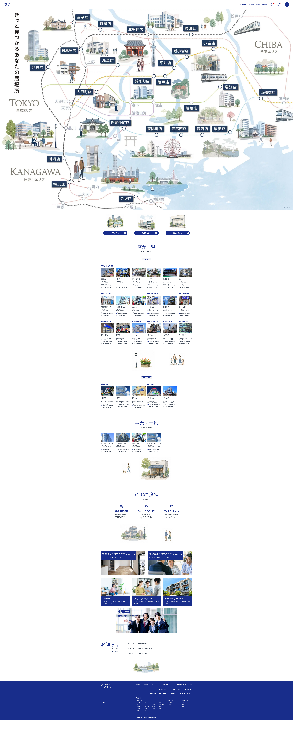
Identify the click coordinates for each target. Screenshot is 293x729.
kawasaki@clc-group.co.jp (108, 405)
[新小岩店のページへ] (181, 50)
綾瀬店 (160, 702)
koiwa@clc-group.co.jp (122, 285)
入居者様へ (173, 693)
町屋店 (146, 704)
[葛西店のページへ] (202, 128)
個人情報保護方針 (165, 684)
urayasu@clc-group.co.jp (170, 404)
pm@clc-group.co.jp (107, 449)
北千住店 (154, 702)
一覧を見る (114, 651)
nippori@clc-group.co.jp (154, 313)
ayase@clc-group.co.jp (122, 341)
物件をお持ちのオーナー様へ (158, 693)
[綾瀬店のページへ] (190, 28)
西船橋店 (171, 702)
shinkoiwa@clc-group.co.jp (185, 313)
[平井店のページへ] (165, 62)
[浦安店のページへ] (219, 128)
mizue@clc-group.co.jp (185, 285)
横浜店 (183, 704)
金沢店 (183, 706)
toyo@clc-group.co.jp (122, 313)
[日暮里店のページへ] (69, 50)
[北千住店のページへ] (135, 29)
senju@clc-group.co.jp (107, 341)
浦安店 (170, 704)
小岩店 (146, 708)
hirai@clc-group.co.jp (107, 285)
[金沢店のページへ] (125, 198)
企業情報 (146, 684)
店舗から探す (189, 689)
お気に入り (272, 4)
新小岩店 (139, 708)
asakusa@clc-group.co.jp (170, 341)
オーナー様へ (244, 4)
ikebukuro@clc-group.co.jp (123, 449)
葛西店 (160, 708)
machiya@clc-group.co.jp (170, 313)
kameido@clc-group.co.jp (139, 313)
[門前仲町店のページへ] (120, 122)
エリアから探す (163, 689)
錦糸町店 (147, 706)
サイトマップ (154, 684)
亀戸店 (153, 706)
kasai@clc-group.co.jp (153, 285)
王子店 (153, 704)
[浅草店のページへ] (108, 60)
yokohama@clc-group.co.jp (123, 404)
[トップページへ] (111, 686)
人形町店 (139, 702)
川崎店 (183, 702)
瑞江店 (146, 710)
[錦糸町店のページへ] (142, 81)
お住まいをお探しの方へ (186, 693)
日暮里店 (139, 704)
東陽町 (138, 706)
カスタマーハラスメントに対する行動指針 (182, 684)
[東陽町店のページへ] (155, 128)
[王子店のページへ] (82, 17)
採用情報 (258, 4)
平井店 (160, 706)
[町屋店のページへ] (105, 23)
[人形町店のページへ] (84, 92)
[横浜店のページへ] (59, 184)
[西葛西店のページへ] (179, 128)
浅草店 (146, 702)
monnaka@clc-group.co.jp (108, 313)
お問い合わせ (107, 702)
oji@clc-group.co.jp (138, 341)
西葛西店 (154, 708)
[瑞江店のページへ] (230, 87)
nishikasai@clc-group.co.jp (139, 285)
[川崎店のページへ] (54, 158)
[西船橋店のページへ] (268, 92)
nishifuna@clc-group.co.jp (154, 404)
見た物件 (279, 4)
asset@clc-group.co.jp (138, 449)
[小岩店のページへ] (209, 43)
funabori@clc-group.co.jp (170, 285)
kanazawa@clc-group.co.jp (139, 405)
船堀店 (138, 710)
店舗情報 (251, 4)
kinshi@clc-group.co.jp (154, 341)
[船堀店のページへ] (191, 108)
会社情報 (264, 4)
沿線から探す (176, 689)
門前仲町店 (161, 704)
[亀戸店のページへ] (163, 82)
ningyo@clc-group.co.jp (185, 341)
